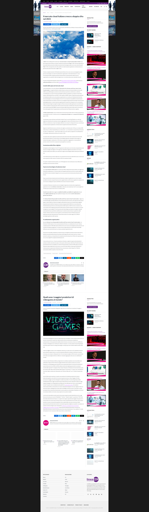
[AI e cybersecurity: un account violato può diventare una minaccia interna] (90, 135)
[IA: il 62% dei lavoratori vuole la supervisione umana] (90, 176)
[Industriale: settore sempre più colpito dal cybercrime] (90, 141)
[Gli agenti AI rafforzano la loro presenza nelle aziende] (90, 170)
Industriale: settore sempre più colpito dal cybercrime (58, 3)
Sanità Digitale (70, 1)
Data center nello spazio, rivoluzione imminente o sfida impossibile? (49, 284)
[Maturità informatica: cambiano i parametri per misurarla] (77, 277)
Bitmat (44, 477)
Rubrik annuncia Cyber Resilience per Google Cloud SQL (49, 441)
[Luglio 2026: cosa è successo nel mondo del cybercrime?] (90, 147)
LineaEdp (44, 483)
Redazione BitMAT (47, 302)
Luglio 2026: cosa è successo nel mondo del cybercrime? (99, 146)
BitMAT (44, 1)
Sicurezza (96, 6)
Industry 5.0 (65, 1)
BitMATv (48, 1)
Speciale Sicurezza (46, 487)
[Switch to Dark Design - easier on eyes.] (104, 6)
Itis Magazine (60, 1)
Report (91, 6)
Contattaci (88, 1)
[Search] (106, 6)
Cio (57, 6)
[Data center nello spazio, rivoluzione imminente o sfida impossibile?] (49, 277)
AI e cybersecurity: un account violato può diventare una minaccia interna (99, 134)
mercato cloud (55, 253)
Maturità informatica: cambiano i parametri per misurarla (78, 283)
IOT (101, 6)
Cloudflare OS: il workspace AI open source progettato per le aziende (77, 441)
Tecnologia (77, 6)
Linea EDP (55, 1)
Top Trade (51, 1)
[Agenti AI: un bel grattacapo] (90, 182)
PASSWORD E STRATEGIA (98, 40)
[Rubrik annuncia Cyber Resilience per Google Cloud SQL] (49, 435)
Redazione (45, 494)
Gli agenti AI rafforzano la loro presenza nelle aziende (99, 169)
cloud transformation (47, 253)
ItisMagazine (45, 485)
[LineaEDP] (48, 6)
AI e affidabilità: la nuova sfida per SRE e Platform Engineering (100, 163)
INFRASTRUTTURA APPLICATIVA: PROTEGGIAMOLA (97, 34)
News (71, 6)
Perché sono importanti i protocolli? (93, 82)
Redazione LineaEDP (48, 21)
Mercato (67, 6)
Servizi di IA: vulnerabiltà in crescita (98, 152)
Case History (84, 6)
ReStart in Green (76, 1)
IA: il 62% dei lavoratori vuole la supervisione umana (99, 175)
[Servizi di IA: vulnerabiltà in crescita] (90, 153)
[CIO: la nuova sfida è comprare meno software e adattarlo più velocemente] (63, 277)
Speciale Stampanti (82, 1)
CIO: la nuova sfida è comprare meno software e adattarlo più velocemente (63, 284)
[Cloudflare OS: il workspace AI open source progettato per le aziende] (77, 435)
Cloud (61, 6)
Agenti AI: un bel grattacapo (99, 180)
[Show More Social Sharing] (69, 24)
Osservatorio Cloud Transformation (65, 253)
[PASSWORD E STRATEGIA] (90, 42)
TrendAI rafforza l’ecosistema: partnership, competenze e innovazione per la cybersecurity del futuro (96, 51)
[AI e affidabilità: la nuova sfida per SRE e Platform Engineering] (90, 163)
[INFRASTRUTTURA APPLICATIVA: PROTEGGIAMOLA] (90, 35)
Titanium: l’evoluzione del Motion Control (94, 97)
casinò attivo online (69, 384)
